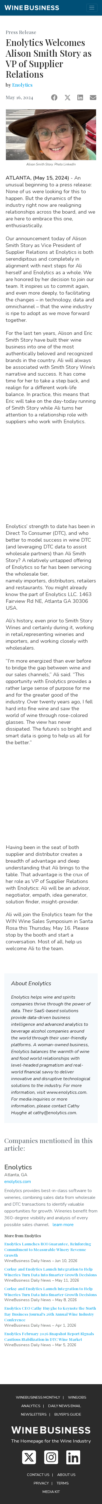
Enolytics (22, 85)
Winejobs (77, 1397)
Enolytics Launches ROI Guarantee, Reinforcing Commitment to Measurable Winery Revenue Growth (47, 1249)
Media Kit (51, 1491)
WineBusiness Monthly (38, 1397)
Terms (63, 1483)
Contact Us (38, 1474)
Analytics (30, 1406)
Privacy (41, 1483)
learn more (63, 1225)
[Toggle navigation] (91, 8)
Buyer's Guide (67, 1414)
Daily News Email (64, 1406)
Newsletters (33, 1414)
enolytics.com (17, 1181)
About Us (66, 1474)
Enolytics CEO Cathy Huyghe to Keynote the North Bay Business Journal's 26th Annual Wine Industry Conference (50, 1313)
